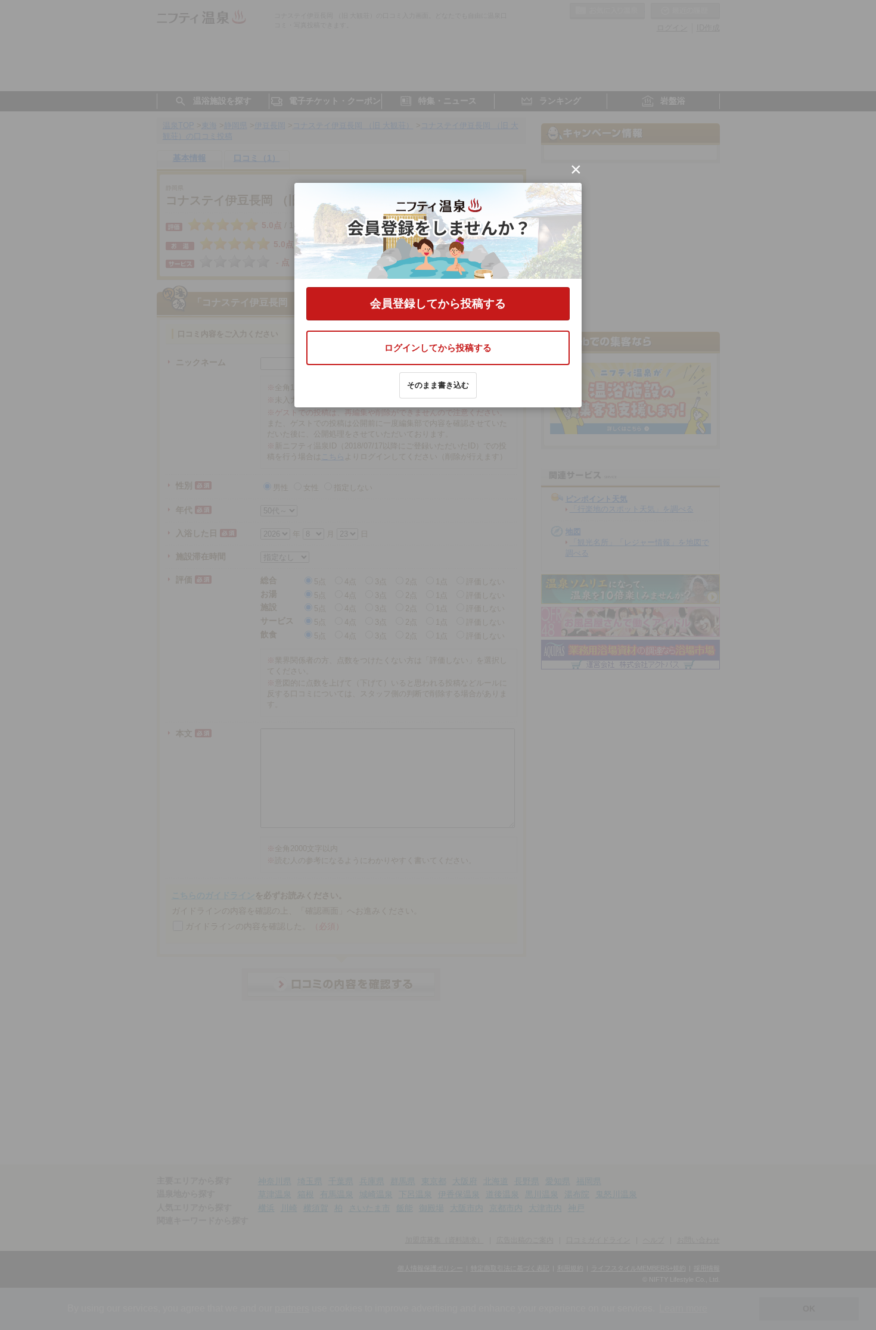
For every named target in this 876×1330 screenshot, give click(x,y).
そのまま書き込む (438, 385)
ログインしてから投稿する (438, 347)
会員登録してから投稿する (438, 303)
